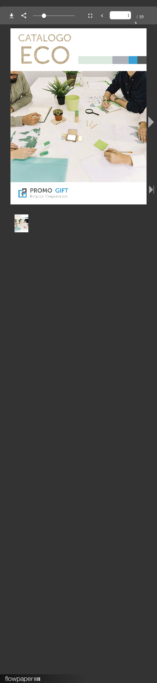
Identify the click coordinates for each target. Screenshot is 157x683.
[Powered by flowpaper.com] (23, 676)
